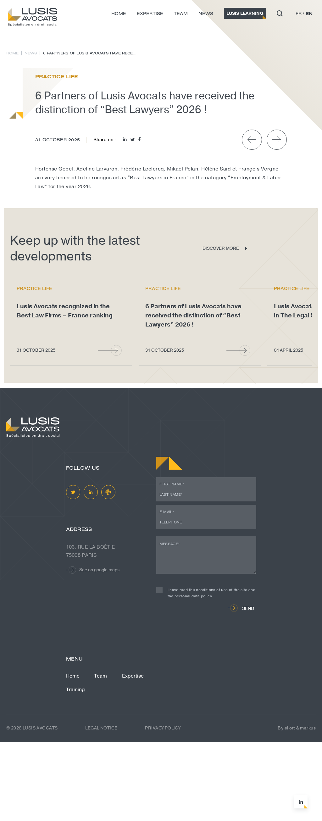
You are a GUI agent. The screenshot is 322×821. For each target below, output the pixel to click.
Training (75, 689)
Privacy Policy (162, 728)
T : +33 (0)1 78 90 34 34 (94, 804)
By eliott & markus (297, 728)
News (205, 13)
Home (118, 13)
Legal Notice (101, 728)
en (309, 13)
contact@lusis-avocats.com (99, 789)
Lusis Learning (245, 13)
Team (181, 13)
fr (299, 13)
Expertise (150, 13)
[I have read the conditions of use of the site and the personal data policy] (162, 596)
